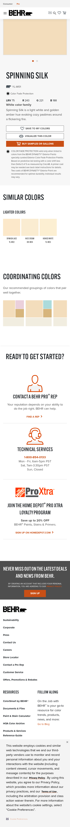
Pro (18, 3)
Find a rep (33, 417)
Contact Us (9, 642)
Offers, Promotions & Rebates (20, 680)
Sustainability (11, 620)
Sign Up (35, 593)
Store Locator (11, 657)
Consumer (8, 3)
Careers (7, 650)
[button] (16, 819)
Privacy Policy (54, 586)
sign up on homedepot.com (33, 532)
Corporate (9, 627)
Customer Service (13, 672)
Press (6, 635)
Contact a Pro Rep (13, 665)
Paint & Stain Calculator (16, 716)
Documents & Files (14, 708)
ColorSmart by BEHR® (15, 701)
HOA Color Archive (14, 723)
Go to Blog (44, 724)
